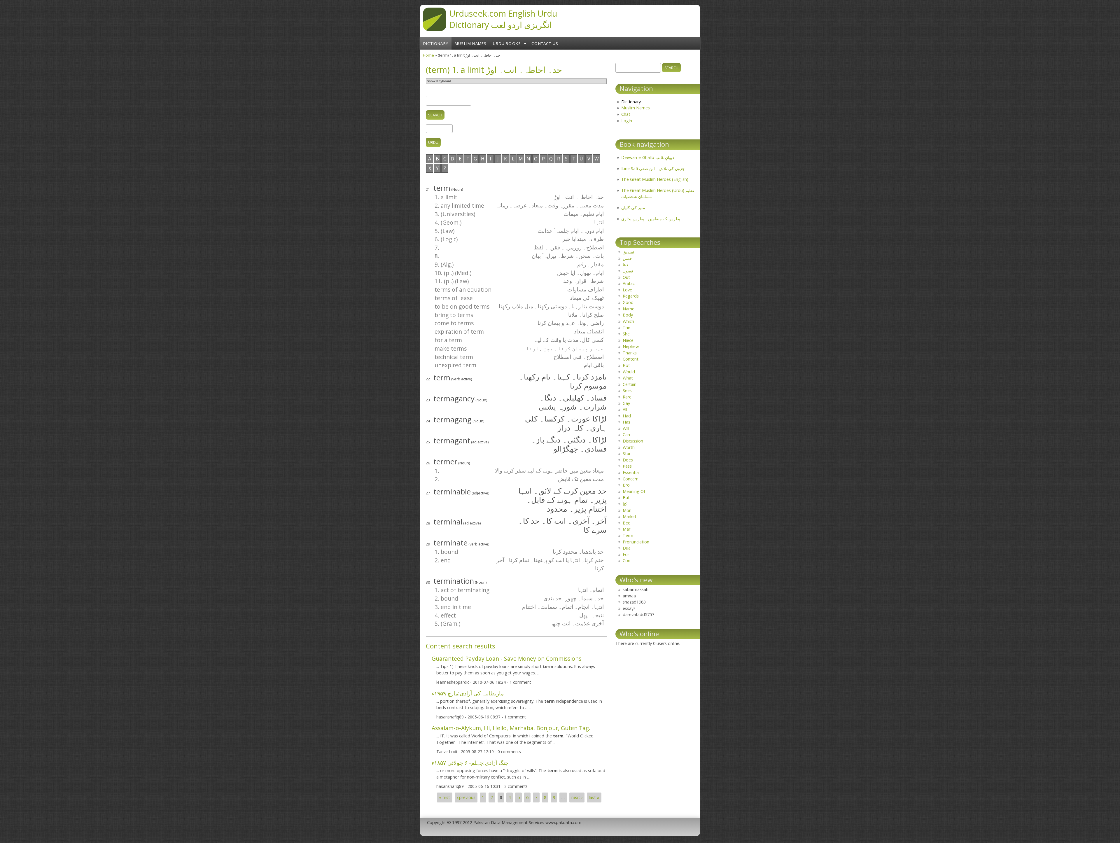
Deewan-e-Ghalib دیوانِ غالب (647, 157)
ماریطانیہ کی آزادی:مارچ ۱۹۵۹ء (468, 693)
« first (444, 797)
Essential (631, 472)
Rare (627, 397)
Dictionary (435, 43)
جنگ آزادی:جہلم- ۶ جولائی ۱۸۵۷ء (470, 763)
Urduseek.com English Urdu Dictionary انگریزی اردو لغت (503, 19)
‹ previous (466, 797)
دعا (625, 264)
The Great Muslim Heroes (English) (654, 179)
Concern (630, 479)
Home (428, 55)
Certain (629, 384)
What (628, 378)
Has (626, 422)
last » (594, 797)
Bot (626, 365)
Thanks (630, 353)
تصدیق (628, 252)
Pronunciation (636, 542)
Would (629, 372)
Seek (627, 390)
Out (626, 277)
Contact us (544, 43)
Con (626, 560)
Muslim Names (471, 43)
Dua (627, 548)
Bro (626, 485)
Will (626, 428)
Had (627, 416)
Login (626, 120)
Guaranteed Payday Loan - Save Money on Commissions (506, 658)
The (626, 327)
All (625, 409)
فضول (628, 271)
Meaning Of (634, 491)
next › (576, 797)
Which (628, 321)
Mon (627, 510)
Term (628, 535)
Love (627, 290)
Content (630, 359)
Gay (626, 403)
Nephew (631, 346)
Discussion (633, 441)
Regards (631, 296)
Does (628, 460)
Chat (625, 114)
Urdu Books (507, 43)
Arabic (629, 283)
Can (626, 434)
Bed (627, 523)
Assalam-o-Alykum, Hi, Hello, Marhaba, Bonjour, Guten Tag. (511, 728)
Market (629, 516)
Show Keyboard (439, 81)
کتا (625, 504)
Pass (627, 466)
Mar (626, 529)
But (626, 497)
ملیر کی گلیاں (633, 207)
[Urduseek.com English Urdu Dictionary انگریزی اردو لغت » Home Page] (434, 29)
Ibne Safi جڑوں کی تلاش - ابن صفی (653, 168)
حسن (627, 258)
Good (628, 302)
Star (627, 453)
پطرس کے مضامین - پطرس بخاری (650, 218)
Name (628, 309)
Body (628, 315)
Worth (629, 447)
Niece (628, 340)
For (626, 554)
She (626, 334)
